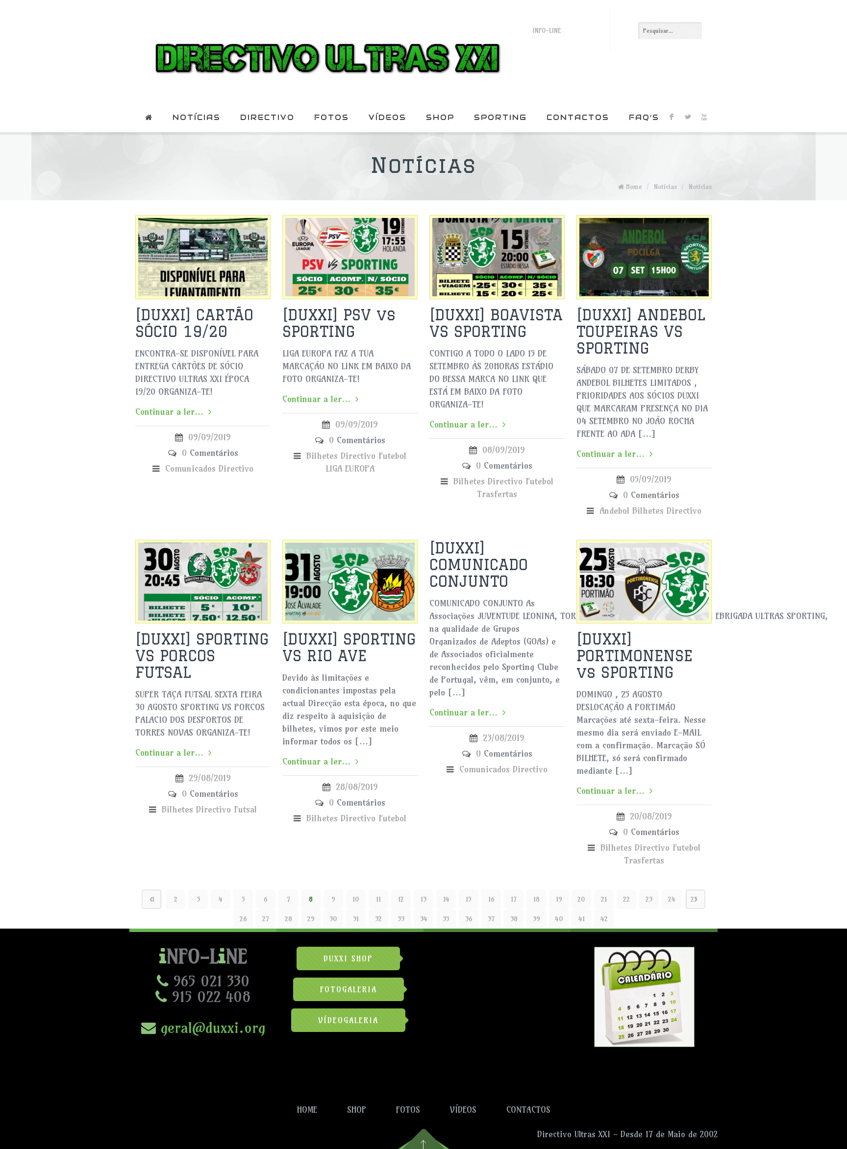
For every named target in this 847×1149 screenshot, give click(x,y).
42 (604, 918)
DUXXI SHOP (348, 958)
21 (604, 899)
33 (401, 918)
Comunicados (190, 468)
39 (536, 918)
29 (311, 918)
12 (401, 899)
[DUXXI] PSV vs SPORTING (339, 323)
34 (423, 918)
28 (288, 918)
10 (355, 899)
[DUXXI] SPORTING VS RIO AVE (349, 647)
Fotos (331, 117)
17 (514, 899)
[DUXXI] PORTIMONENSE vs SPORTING (634, 655)
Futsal (245, 809)
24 (671, 899)
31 (356, 918)
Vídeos (387, 117)
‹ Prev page (151, 899)
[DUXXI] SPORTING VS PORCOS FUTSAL (202, 655)
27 (265, 918)
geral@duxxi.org (210, 1027)
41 (581, 918)
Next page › (695, 899)
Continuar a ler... (169, 411)
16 (491, 899)
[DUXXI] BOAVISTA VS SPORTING (496, 323)
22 (626, 899)
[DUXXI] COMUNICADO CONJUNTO (478, 564)
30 (333, 918)
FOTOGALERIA (348, 989)
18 (536, 899)
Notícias (197, 117)
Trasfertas (497, 494)
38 (514, 918)
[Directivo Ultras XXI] (325, 51)
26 (243, 918)
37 (491, 918)
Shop (440, 117)
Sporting (500, 117)
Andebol (614, 510)
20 (581, 899)
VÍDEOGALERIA (348, 1020)
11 (378, 899)
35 (446, 918)
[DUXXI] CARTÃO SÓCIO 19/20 (194, 323)
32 (378, 918)
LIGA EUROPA (349, 468)
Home (634, 187)
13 (423, 899)
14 (446, 899)
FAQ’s (644, 117)
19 (559, 899)
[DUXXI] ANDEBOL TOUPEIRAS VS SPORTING (640, 331)
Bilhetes (322, 455)
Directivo (267, 117)
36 (469, 918)
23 (649, 899)
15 (469, 899)
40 (559, 918)
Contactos (578, 117)
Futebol (392, 455)
